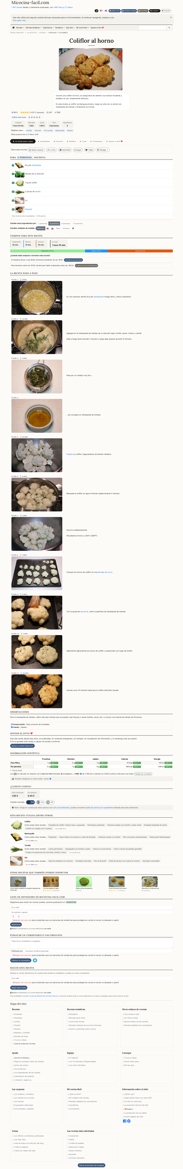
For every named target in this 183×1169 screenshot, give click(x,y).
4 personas (54, 223)
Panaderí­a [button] (59, 28)
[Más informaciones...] (73, 228)
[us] (47, 228)
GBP (51, 802)
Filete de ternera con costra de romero (124, 861)
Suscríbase (144, 11)
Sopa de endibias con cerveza (61, 861)
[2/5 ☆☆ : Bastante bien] (32, 117)
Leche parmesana (56, 849)
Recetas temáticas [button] (33, 28)
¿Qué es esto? (75, 1094)
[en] (52, 228)
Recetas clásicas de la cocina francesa (85, 1025)
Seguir (78, 150)
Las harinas (19, 1101)
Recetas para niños (77, 1018)
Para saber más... (20, 20)
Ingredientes (45, 141)
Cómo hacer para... (132, 1061)
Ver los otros (60, 829)
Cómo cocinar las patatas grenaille (127, 849)
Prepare (70, 454)
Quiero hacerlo (37, 150)
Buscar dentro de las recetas (136, 1021)
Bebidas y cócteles (22, 1033)
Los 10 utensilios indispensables (82, 1061)
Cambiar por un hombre (143, 774)
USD (42, 802)
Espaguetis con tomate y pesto (77, 849)
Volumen (66, 228)
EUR (32, 802)
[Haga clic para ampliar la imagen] (91, 69)
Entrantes (18, 1014)
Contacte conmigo (129, 11)
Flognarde (53, 837)
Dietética (72, 141)
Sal (26, 200)
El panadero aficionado (23, 1105)
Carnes (17, 1021)
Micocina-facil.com (30, 2)
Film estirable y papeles (24, 1109)
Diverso (42, 32)
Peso (58, 228)
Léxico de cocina (21, 1065)
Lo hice (52, 150)
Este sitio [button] (69, 28)
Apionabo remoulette (151, 861)
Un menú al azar (131, 1018)
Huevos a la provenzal (102, 849)
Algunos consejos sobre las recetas (29, 1061)
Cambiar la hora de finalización (86, 265)
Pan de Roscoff (100, 861)
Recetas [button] (19, 28)
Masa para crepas (76, 1147)
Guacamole (73, 1136)
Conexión (166, 11)
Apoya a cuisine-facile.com (22, 746)
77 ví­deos (69, 7)
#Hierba (70, 130)
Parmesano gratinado (96, 825)
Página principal (17, 32)
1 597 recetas (16, 7)
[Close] (171, 17)
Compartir (154, 11)
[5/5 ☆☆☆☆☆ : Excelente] (39, 117)
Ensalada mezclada (83, 861)
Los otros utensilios (77, 1065)
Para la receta (17, 770)
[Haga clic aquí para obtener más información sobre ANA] (80, 774)
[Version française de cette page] (101, 10)
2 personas (42, 223)
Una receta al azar (131, 1014)
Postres (17, 1025)
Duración (59, 141)
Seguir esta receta (19, 988)
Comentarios (97, 141)
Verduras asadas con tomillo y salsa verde (124, 825)
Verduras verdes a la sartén (109, 837)
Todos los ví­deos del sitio (24, 1151)
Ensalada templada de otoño (155, 825)
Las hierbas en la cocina (24, 1098)
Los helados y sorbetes (24, 1094)
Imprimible (65, 150)
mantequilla (36, 165)
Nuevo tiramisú (75, 1151)
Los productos (20, 1069)
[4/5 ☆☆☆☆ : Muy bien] (37, 117)
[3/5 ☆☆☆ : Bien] (34, 117)
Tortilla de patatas (76, 1143)
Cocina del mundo (76, 1021)
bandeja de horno (105, 572)
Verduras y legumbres (58, 32)
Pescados (18, 1018)
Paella (71, 1139)
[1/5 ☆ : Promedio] (29, 117)
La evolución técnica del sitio (136, 1105)
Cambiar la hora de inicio (73, 260)
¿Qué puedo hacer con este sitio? (138, 1098)
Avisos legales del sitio (133, 1117)
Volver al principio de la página (91, 1165)
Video (90, 150)
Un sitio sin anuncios (133, 1101)
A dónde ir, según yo (22, 1080)
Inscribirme (73, 1105)
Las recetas (32, 32)
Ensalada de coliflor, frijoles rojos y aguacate (67, 825)
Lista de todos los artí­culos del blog (29, 1143)
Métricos (40, 228)
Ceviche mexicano (77, 1158)
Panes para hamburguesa (160, 837)
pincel (85, 611)
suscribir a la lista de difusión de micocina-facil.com (40, 996)
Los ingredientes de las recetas (27, 1073)
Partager (103, 150)
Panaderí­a (73, 1014)
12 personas (77, 223)
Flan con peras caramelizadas (135, 837)
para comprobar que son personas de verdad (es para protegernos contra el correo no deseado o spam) (66, 920)
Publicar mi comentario (21, 960)
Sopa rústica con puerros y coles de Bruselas (77, 837)
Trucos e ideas (20, 1040)
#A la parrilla (48, 130)
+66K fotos (58, 7)
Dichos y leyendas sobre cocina (82, 1029)
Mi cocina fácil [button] (82, 28)
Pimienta (28, 209)
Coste (84, 141)
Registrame (16, 924)
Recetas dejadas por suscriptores (138, 1025)
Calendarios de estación (24, 1076)
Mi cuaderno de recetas (79, 1098)
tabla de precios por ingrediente (100, 808)
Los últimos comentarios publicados (29, 1136)
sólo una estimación (61, 808)
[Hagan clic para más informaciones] (50, 779)
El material (73, 1058)
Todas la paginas (21, 1147)
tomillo (38, 191)
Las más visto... (20, 1139)
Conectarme (74, 1109)
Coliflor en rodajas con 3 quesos (39, 828)
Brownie (72, 1154)
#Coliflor (29, 130)
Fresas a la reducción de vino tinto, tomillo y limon (46, 852)
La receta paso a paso (24, 141)
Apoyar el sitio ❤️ (97, 28)
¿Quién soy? (115, 11)
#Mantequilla (59, 130)
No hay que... (129, 1065)
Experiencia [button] (47, 28)
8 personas (65, 223)
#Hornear (38, 130)
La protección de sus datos (135, 1113)
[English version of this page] (106, 10)
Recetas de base (21, 1036)
